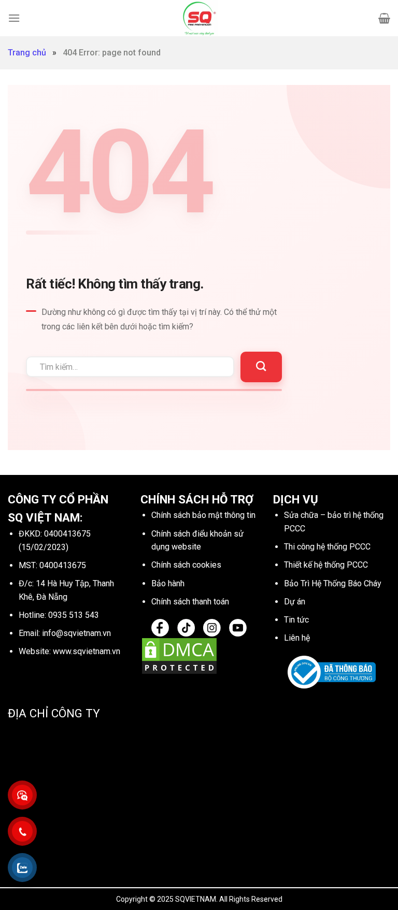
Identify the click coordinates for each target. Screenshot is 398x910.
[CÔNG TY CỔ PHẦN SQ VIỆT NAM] (199, 18)
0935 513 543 (73, 615)
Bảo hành (167, 583)
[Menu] (14, 18)
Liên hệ (297, 638)
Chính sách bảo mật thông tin (203, 515)
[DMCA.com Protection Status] (179, 655)
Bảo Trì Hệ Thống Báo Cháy (332, 583)
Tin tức (296, 620)
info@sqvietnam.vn (76, 633)
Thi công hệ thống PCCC (327, 547)
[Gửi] (260, 367)
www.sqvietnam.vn (86, 651)
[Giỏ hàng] (384, 18)
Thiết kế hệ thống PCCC (326, 565)
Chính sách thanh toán (190, 601)
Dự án (294, 601)
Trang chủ (27, 52)
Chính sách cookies (186, 565)
